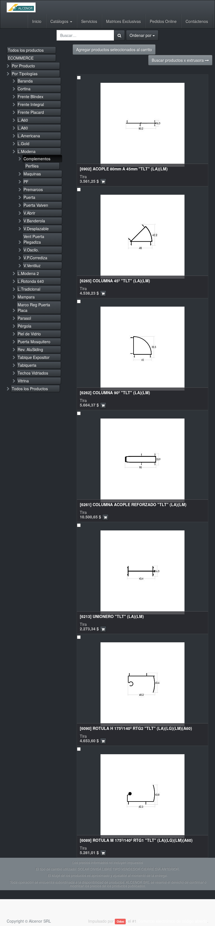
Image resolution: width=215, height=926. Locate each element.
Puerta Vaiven (36, 205)
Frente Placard (31, 112)
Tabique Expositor (34, 357)
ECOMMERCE (21, 58)
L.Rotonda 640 (31, 281)
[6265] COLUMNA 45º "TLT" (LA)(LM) (115, 280)
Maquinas (32, 174)
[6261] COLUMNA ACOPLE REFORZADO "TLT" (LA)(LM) (133, 504)
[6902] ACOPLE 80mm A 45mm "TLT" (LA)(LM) (124, 168)
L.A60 (23, 120)
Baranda (25, 81)
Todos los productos (26, 50)
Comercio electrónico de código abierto (172, 921)
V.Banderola (34, 221)
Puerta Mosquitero (34, 341)
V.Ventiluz (32, 265)
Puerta (29, 197)
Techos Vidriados (33, 373)
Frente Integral (31, 104)
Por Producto (23, 66)
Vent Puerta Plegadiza (34, 239)
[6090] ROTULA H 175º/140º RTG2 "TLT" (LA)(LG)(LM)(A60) (136, 728)
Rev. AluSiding (30, 349)
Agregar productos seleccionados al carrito (114, 49)
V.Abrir (29, 213)
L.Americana (29, 135)
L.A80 (23, 128)
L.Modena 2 (28, 273)
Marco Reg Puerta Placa (34, 307)
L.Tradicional (29, 289)
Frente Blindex (30, 96)
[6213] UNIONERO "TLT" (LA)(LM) (112, 616)
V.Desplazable (36, 228)
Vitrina (23, 381)
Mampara (26, 297)
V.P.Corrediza (35, 257)
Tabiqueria (27, 365)
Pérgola (24, 326)
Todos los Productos (30, 388)
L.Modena (27, 151)
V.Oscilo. (31, 250)
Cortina (24, 88)
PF (26, 181)
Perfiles (32, 166)
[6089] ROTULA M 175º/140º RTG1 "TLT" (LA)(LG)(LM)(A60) (136, 840)
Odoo (120, 921)
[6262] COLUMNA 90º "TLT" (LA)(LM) (115, 392)
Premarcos (33, 189)
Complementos (37, 158)
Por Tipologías (25, 73)
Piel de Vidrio (29, 334)
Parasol (24, 318)
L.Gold (23, 143)
